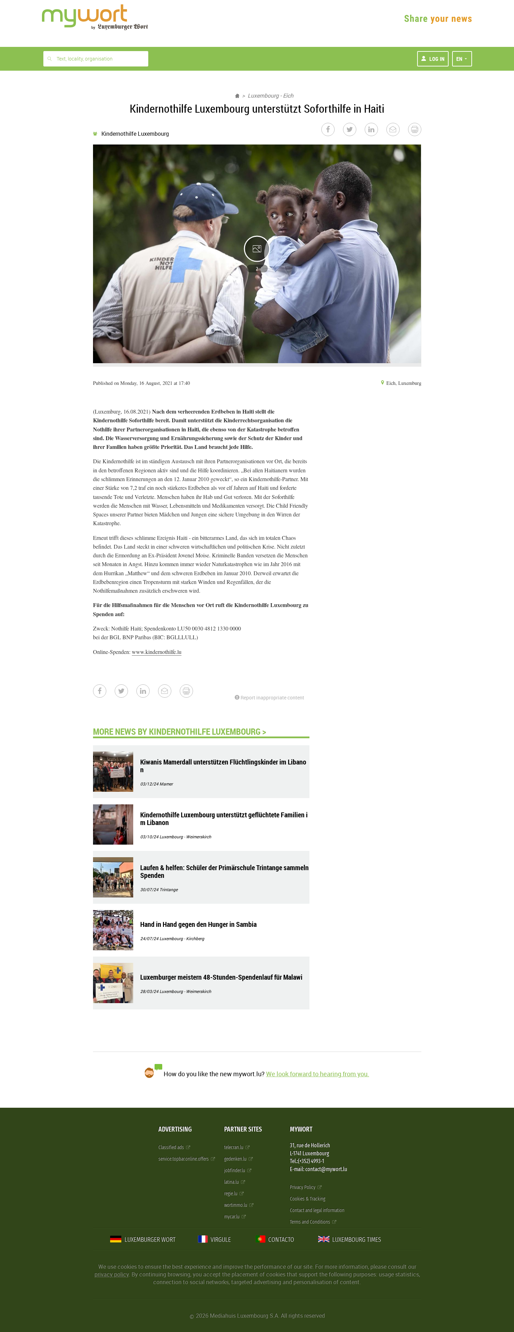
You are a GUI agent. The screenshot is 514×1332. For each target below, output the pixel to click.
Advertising (175, 1129)
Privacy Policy (303, 1187)
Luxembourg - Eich (270, 95)
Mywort (301, 1129)
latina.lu (232, 1182)
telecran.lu (234, 1147)
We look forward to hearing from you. (317, 1074)
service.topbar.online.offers (184, 1159)
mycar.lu (232, 1217)
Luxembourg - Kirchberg (181, 938)
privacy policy (111, 1274)
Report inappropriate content (272, 697)
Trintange (168, 889)
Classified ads (171, 1147)
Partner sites (243, 1129)
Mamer (166, 784)
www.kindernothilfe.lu (156, 651)
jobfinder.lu (235, 1171)
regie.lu (231, 1194)
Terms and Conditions (310, 1222)
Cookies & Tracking (307, 1199)
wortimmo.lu (236, 1205)
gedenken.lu (236, 1159)
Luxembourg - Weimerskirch (185, 836)
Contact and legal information (317, 1210)
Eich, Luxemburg (403, 383)
